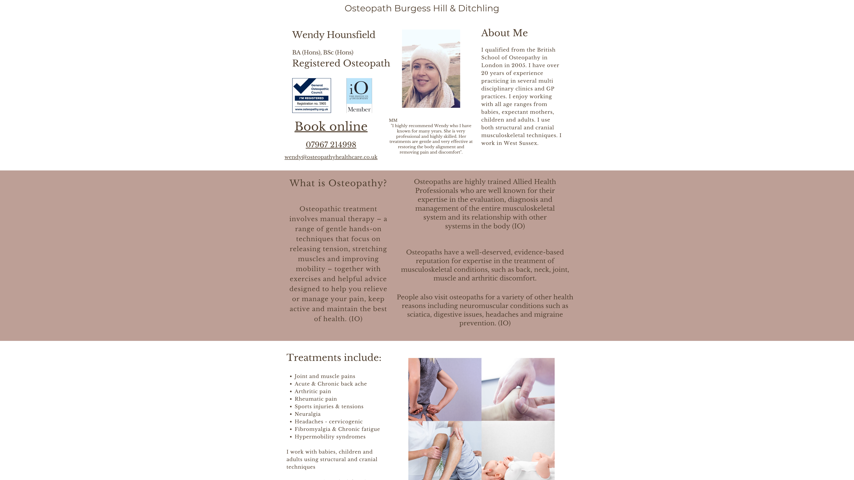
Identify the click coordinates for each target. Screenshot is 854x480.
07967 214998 (331, 144)
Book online (331, 126)
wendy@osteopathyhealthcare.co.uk (330, 157)
